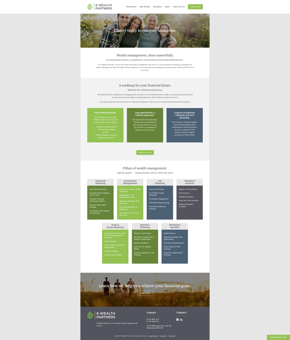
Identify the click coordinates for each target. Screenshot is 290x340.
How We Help (131, 7)
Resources (157, 7)
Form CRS (171, 336)
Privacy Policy (152, 336)
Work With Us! (278, 337)
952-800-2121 (154, 319)
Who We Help (145, 7)
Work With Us (179, 7)
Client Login (195, 7)
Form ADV (163, 336)
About (167, 7)
